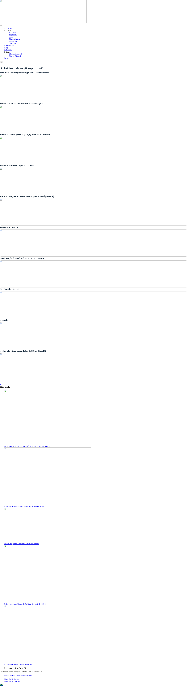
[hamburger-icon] (1, 25)
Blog (6, 48)
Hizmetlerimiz (13, 41)
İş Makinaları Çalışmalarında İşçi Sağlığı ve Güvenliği (23, 351)
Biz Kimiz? (12, 32)
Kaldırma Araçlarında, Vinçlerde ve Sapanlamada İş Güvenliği (27, 196)
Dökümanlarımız (14, 39)
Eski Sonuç (12, 43)
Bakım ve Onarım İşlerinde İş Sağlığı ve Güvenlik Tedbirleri (25, 134)
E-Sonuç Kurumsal (15, 54)
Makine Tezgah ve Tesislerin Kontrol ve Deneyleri (21, 103)
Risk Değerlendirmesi (9, 289)
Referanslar (8, 50)
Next (3, 385)
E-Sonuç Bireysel (15, 56)
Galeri (11, 37)
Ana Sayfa (8, 28)
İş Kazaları (4, 320)
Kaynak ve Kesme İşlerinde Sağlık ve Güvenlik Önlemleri (24, 72)
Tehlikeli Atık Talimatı (9, 227)
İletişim (6, 58)
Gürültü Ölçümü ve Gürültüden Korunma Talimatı (22, 258)
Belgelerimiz (13, 35)
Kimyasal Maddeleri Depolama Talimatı (17, 165)
